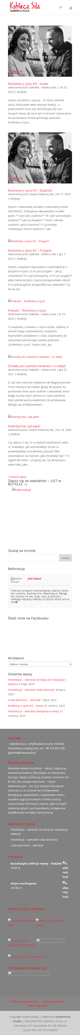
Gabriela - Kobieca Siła (42, 87)
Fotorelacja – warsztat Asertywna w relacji (33, 711)
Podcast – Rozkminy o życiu (27, 310)
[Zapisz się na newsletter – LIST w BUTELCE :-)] (40, 515)
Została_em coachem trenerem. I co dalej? (37, 366)
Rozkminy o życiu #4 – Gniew (28, 84)
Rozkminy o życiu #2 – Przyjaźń (30, 250)
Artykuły (22, 92)
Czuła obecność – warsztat (24, 700)
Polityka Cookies (54, 1001)
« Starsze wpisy (17, 477)
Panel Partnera (38, 1006)
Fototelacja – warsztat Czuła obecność (31, 689)
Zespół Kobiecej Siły (41, 194)
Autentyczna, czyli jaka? (24, 426)
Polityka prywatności (25, 1001)
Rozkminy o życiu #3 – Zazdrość (30, 190)
